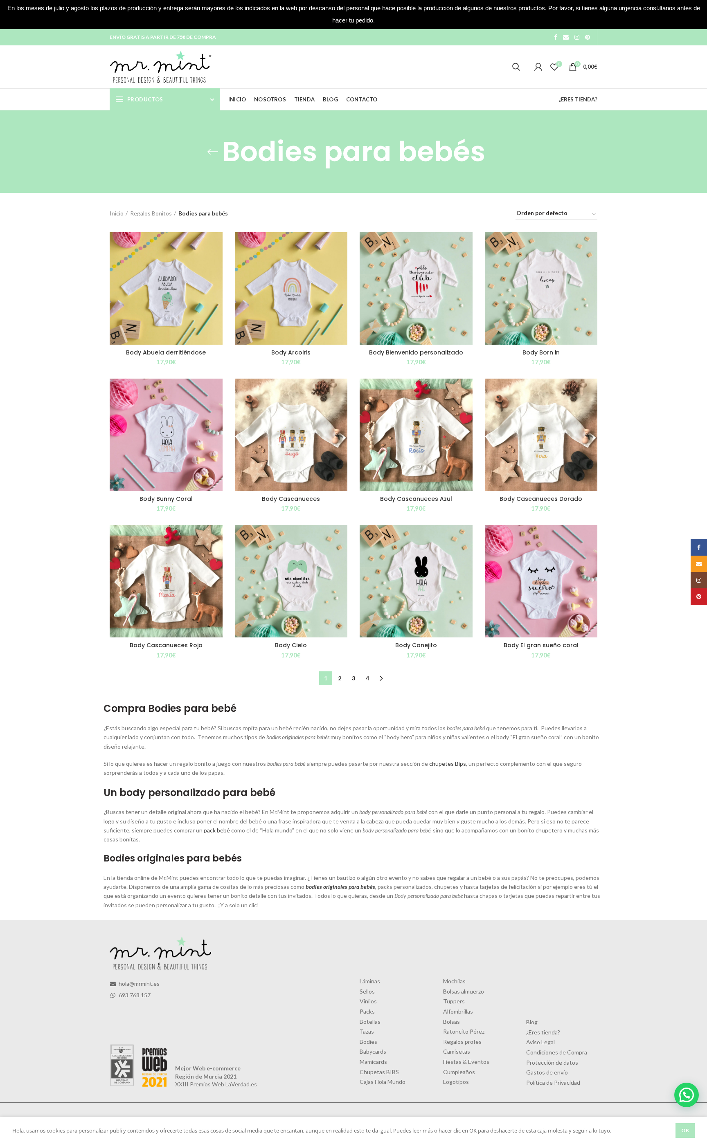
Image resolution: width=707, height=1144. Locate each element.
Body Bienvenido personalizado (416, 352)
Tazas (367, 1031)
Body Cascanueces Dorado (541, 498)
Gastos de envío (547, 1072)
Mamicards (373, 1061)
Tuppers (454, 1001)
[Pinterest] (587, 37)
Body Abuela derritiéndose (166, 352)
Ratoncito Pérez (463, 1031)
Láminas (370, 981)
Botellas (370, 1021)
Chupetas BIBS (379, 1071)
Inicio (117, 213)
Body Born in (541, 352)
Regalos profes (462, 1041)
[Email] (566, 37)
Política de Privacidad (553, 1082)
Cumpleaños (459, 1071)
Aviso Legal (540, 1042)
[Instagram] (577, 37)
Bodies (368, 1041)
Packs (367, 1011)
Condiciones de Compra (556, 1052)
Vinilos (368, 1001)
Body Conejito (416, 645)
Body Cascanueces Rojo (166, 645)
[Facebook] (555, 37)
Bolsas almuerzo (463, 991)
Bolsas (451, 1021)
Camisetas (456, 1051)
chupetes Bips (447, 763)
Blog (532, 1021)
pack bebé (217, 830)
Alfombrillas (458, 1011)
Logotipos (456, 1081)
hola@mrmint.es (138, 983)
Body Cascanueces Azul (416, 498)
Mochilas (454, 981)
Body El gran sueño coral (541, 645)
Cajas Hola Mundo (382, 1081)
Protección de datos (552, 1062)
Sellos (367, 991)
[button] (686, 1095)
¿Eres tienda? (543, 1032)
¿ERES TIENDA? (577, 99)
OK (685, 1130)
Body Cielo (291, 645)
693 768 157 (134, 994)
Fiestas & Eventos (466, 1061)
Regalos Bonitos (151, 213)
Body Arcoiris (291, 352)
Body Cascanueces (291, 498)
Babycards (373, 1051)
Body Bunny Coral (166, 498)
